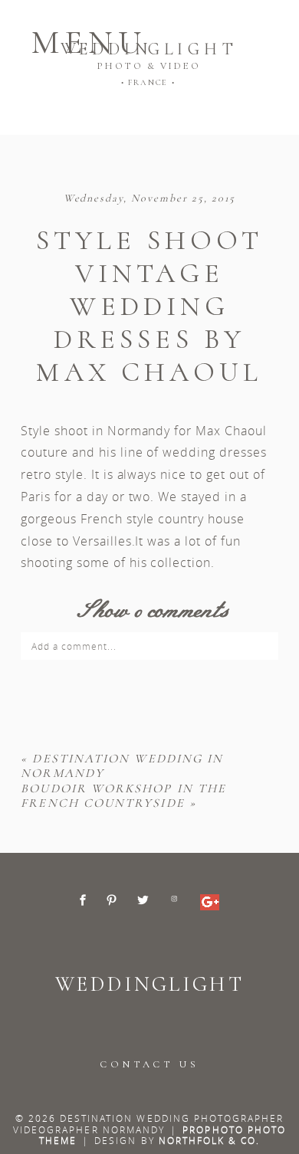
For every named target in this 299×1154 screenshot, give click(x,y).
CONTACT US (149, 1064)
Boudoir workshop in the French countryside (123, 796)
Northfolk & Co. (210, 1140)
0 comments (149, 610)
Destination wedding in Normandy (122, 766)
